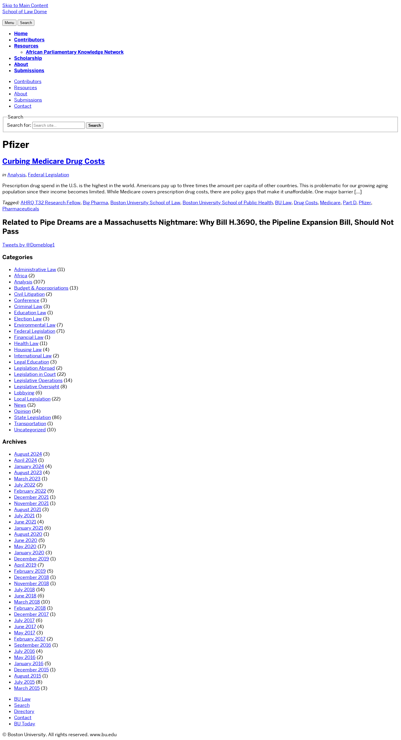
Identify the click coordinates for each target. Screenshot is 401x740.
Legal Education (31, 362)
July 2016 (24, 651)
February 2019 (30, 571)
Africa (20, 276)
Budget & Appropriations (41, 288)
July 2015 (24, 682)
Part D (349, 203)
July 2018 (24, 590)
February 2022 (30, 491)
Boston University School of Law (145, 203)
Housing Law (28, 350)
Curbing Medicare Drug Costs (53, 161)
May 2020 (25, 546)
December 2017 (31, 614)
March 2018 (27, 602)
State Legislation (32, 417)
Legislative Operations (38, 380)
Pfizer (365, 203)
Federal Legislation (48, 175)
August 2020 (28, 534)
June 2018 (25, 596)
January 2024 (29, 466)
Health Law (26, 343)
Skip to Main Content (25, 5)
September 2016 (32, 645)
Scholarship (28, 58)
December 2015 (31, 670)
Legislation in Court (35, 374)
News (20, 405)
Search (22, 705)
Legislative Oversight (36, 386)
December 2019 (31, 559)
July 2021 (24, 516)
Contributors (29, 40)
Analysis (16, 175)
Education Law (30, 313)
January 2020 (29, 553)
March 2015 (27, 688)
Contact (22, 106)
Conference (26, 300)
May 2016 (25, 657)
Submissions (29, 70)
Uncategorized (30, 430)
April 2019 (25, 565)
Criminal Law (28, 306)
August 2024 (28, 454)
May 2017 (24, 633)
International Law (33, 356)
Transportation (30, 423)
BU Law (283, 203)
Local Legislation (32, 399)
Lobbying (24, 393)
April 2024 (25, 460)
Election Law (28, 319)
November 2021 (31, 503)
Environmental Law (34, 325)
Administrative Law (35, 269)
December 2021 (31, 497)
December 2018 (31, 577)
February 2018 (30, 608)
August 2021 (27, 509)
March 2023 (27, 479)
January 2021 (28, 528)
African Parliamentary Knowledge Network (75, 52)
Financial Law (28, 337)
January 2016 (28, 663)
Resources (26, 46)
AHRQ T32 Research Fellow (50, 203)
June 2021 (25, 522)
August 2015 (27, 676)
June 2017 (25, 627)
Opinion (22, 411)
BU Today (24, 724)
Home (21, 34)
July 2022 (24, 485)
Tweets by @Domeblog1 (28, 245)
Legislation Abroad (34, 368)
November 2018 (31, 583)
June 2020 (25, 540)
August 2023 (28, 472)
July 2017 (24, 620)
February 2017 (30, 639)
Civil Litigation (29, 294)
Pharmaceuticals (20, 209)
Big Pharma (95, 203)
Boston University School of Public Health (228, 203)
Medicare (330, 203)
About (21, 64)
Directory (24, 711)
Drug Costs (306, 203)
